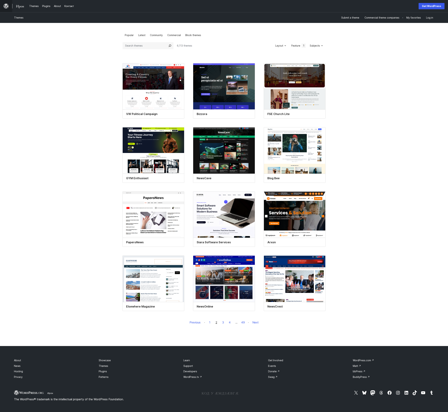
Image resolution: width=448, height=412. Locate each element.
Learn (186, 360)
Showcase (105, 360)
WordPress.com (363, 360)
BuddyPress (361, 376)
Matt (357, 365)
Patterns (103, 376)
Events (272, 365)
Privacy (18, 376)
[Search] (169, 45)
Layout (279, 45)
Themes (18, 17)
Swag (273, 376)
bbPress (359, 371)
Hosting (18, 371)
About (17, 360)
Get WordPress (431, 6)
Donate (274, 371)
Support (188, 365)
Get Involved (275, 360)
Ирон (50, 393)
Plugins (103, 371)
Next (255, 322)
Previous (195, 322)
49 (243, 322)
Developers (190, 371)
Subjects (315, 45)
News (17, 365)
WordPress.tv (192, 376)
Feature (297, 45)
